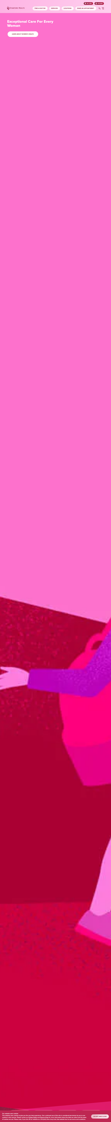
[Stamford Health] (15, 8)
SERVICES (54, 8)
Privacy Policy (32, 1117)
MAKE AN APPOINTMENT (85, 8)
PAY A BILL (89, 3)
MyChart (100, 3)
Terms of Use (44, 1117)
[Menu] (103, 8)
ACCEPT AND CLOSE (100, 1116)
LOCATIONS (68, 8)
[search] (99, 8)
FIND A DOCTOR (40, 8)
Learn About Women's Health (23, 34)
